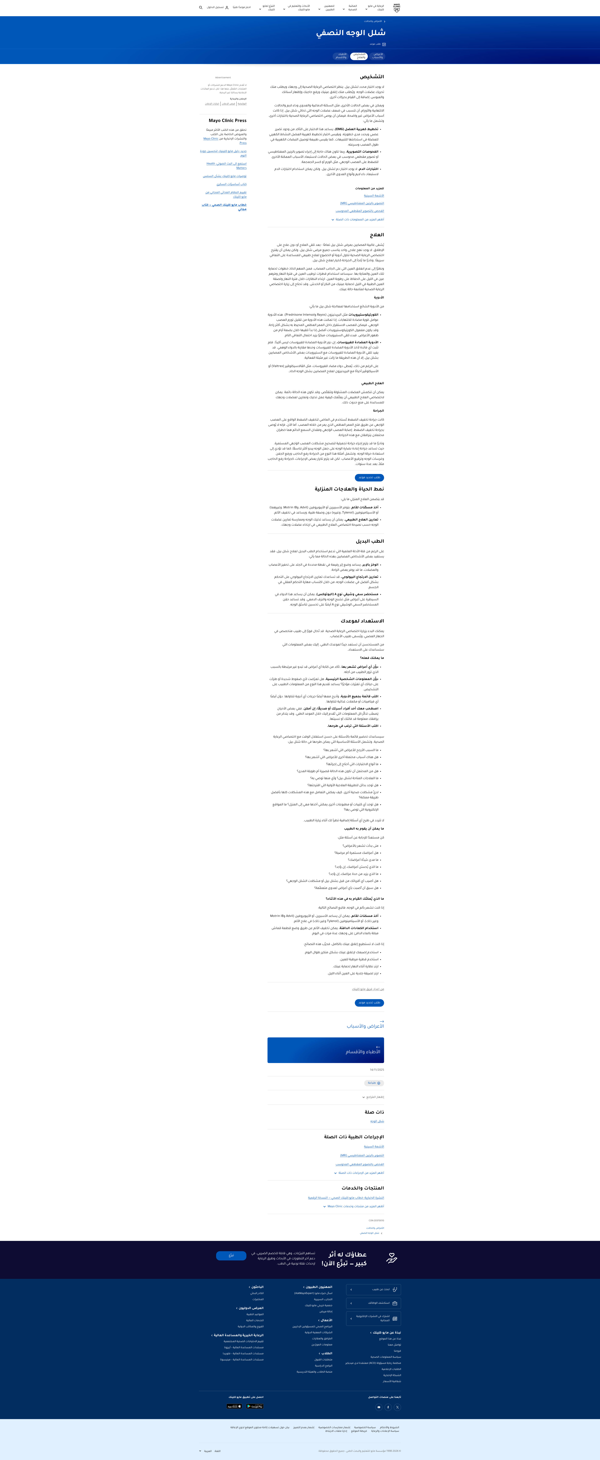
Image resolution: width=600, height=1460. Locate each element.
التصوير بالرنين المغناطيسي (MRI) (362, 203)
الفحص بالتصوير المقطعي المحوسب (360, 211)
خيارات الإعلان (212, 104)
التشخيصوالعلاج (359, 56)
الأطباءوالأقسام (341, 56)
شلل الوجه (377, 1121)
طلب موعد (375, 44)
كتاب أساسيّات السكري (232, 184)
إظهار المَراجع (375, 1097)
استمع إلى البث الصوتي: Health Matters (227, 166)
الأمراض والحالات (373, 21)
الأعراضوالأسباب (377, 56)
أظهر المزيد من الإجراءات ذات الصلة (361, 1173)
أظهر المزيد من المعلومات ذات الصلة (360, 219)
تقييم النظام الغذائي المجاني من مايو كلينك (226, 195)
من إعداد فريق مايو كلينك (368, 989)
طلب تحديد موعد (369, 477)
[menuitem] (377, 56)
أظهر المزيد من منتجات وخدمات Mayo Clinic (356, 1206)
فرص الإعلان (228, 104)
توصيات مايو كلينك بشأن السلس (225, 176)
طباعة (372, 1083)
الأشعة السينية (374, 196)
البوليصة (242, 104)
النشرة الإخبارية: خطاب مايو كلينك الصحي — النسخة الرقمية (346, 1198)
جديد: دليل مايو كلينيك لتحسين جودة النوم (223, 153)
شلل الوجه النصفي (351, 34)
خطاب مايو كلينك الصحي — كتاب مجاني (224, 207)
